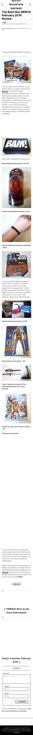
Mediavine (17, 732)
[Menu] (2, 4)
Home (3, 28)
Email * (7, 693)
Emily (4, 22)
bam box (16, 584)
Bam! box (5, 91)
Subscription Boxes (9, 28)
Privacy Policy (14, 729)
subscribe (5, 572)
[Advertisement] (16, 41)
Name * (7, 686)
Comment (6, 673)
